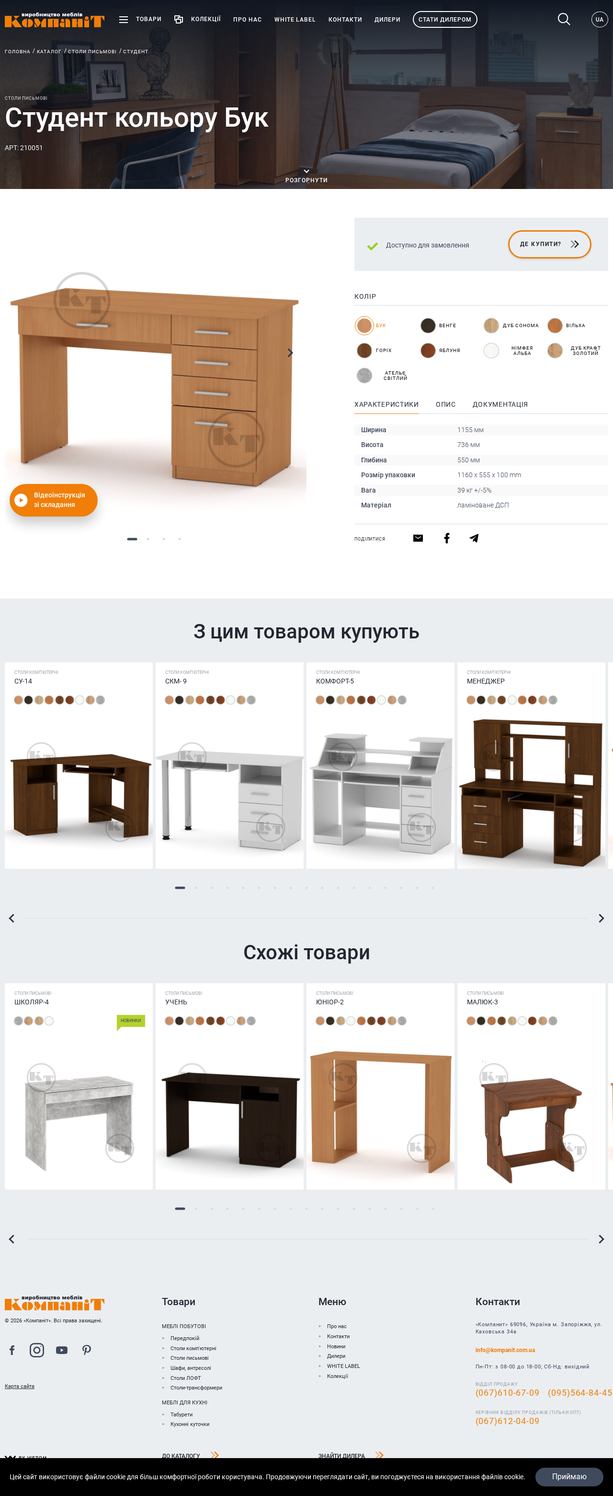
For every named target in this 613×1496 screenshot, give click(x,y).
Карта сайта (19, 1386)
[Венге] (28, 700)
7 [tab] (275, 888)
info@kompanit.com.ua (505, 1350)
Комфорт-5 (335, 681)
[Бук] (18, 700)
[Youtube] (62, 1351)
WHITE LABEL (343, 1366)
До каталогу (181, 1456)
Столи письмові (92, 51)
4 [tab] (179, 539)
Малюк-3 (482, 1002)
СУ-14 (23, 681)
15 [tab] (401, 888)
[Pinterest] (86, 1351)
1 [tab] (132, 539)
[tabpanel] (155, 369)
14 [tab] (386, 888)
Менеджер (486, 681)
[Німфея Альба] (80, 700)
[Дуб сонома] (39, 700)
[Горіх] (60, 700)
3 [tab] (163, 539)
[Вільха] (49, 700)
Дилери (336, 1356)
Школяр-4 (31, 1002)
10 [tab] (322, 888)
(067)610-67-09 (508, 1393)
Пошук (567, 19)
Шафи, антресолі (190, 1368)
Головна (18, 51)
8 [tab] (291, 888)
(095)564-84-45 (580, 1393)
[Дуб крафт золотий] (90, 700)
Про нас (337, 1326)
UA (599, 19)
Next (290, 353)
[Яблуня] (70, 700)
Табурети (181, 1415)
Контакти (338, 1336)
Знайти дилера (341, 1456)
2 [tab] (148, 539)
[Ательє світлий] (100, 700)
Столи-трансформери (196, 1388)
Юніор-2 (330, 1002)
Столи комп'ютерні (193, 1348)
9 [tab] (307, 888)
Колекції (337, 1376)
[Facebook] (12, 1351)
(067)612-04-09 (508, 1421)
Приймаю (569, 1476)
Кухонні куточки (189, 1424)
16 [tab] (417, 888)
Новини (336, 1346)
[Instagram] (37, 1351)
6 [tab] (259, 888)
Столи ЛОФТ (185, 1378)
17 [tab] (433, 888)
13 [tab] (370, 888)
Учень (176, 1002)
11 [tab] (338, 888)
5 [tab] (243, 888)
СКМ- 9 (176, 681)
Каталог (49, 51)
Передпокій (184, 1338)
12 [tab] (354, 888)
